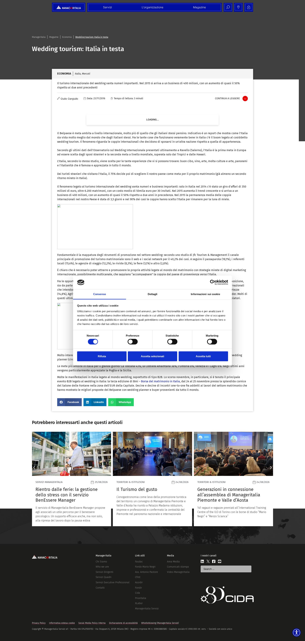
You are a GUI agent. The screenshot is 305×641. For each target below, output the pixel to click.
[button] (69, 402)
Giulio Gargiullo (69, 98)
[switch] (133, 342)
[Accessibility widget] (296, 632)
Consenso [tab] (99, 294)
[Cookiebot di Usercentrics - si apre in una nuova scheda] (212, 282)
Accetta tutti (203, 356)
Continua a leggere (227, 98)
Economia (67, 37)
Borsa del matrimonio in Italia (160, 381)
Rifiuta (102, 356)
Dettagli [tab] (152, 294)
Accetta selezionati (152, 356)
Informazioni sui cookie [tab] (205, 294)
